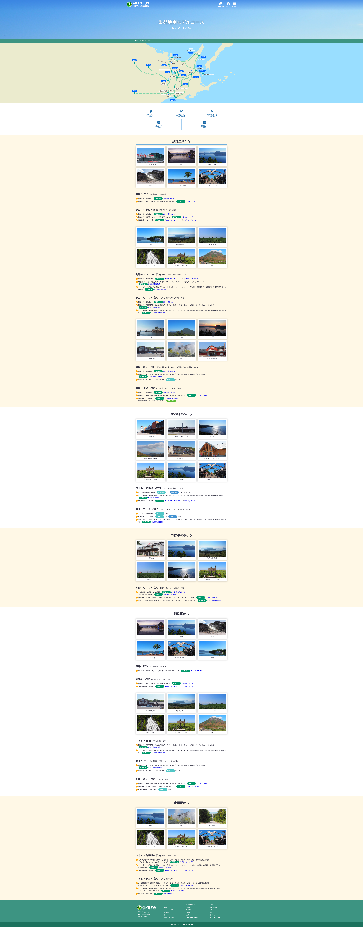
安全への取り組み (213, 907)
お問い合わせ (211, 915)
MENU (234, 4)
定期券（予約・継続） (169, 917)
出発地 (165, 907)
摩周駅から (204, 126)
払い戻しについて (213, 910)
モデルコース (167, 910)
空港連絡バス (188, 912)
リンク (210, 912)
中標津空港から (212, 115)
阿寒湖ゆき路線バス (191, 279)
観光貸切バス (188, 915)
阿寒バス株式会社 (137, 4)
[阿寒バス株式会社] (148, 907)
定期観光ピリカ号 (188, 201)
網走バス (170, 379)
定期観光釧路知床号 (151, 284)
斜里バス (174, 492)
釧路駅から (158, 126)
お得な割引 (167, 912)
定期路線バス (188, 907)
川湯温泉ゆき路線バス (167, 594)
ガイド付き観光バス (190, 904)
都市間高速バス (189, 910)
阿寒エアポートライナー (169, 220)
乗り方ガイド (167, 915)
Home (136, 40)
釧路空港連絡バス (165, 198)
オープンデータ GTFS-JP (191, 917)
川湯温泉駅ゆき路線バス (169, 398)
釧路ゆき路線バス (190, 220)
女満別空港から (181, 115)
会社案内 (210, 904)
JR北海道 (171, 401)
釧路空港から (151, 115)
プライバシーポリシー (214, 917)
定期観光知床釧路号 (157, 289)
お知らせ (228, 4)
